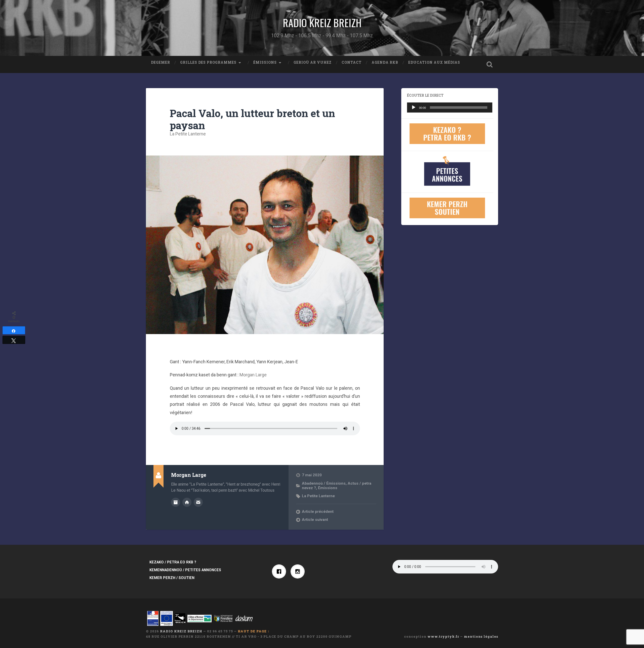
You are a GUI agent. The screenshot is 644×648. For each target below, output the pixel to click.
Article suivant (315, 519)
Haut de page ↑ (254, 631)
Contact (351, 62)
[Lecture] (413, 107)
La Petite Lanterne (188, 133)
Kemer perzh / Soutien (171, 578)
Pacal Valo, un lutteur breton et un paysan (252, 119)
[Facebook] (280, 571)
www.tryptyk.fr (443, 636)
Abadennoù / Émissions (324, 483)
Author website (186, 502)
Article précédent (318, 511)
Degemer (160, 62)
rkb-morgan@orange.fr (198, 502)
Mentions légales (481, 636)
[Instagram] (298, 571)
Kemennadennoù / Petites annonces (185, 570)
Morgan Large (253, 374)
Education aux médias (434, 62)
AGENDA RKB (385, 62)
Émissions (265, 62)
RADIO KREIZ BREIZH (322, 22)
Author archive (175, 502)
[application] (449, 107)
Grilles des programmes (208, 62)
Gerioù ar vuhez (313, 62)
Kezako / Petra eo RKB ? (172, 562)
